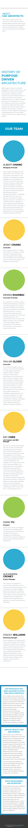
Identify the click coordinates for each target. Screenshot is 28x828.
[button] (26, 2)
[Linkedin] (22, 169)
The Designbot (17, 826)
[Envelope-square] (24, 169)
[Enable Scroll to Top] (25, 825)
